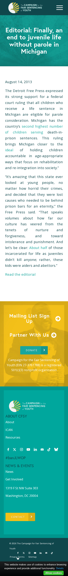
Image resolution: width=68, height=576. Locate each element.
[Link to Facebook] (8, 449)
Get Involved (14, 479)
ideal (9, 150)
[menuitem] (58, 7)
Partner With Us (29, 335)
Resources (12, 437)
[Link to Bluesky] (56, 449)
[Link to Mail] (42, 449)
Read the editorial (20, 274)
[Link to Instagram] (21, 449)
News (9, 472)
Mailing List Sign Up (29, 318)
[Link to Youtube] (28, 449)
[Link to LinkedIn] (35, 449)
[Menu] (58, 7)
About (9, 422)
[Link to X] (14, 449)
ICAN (9, 430)
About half (38, 247)
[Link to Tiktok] (48, 449)
